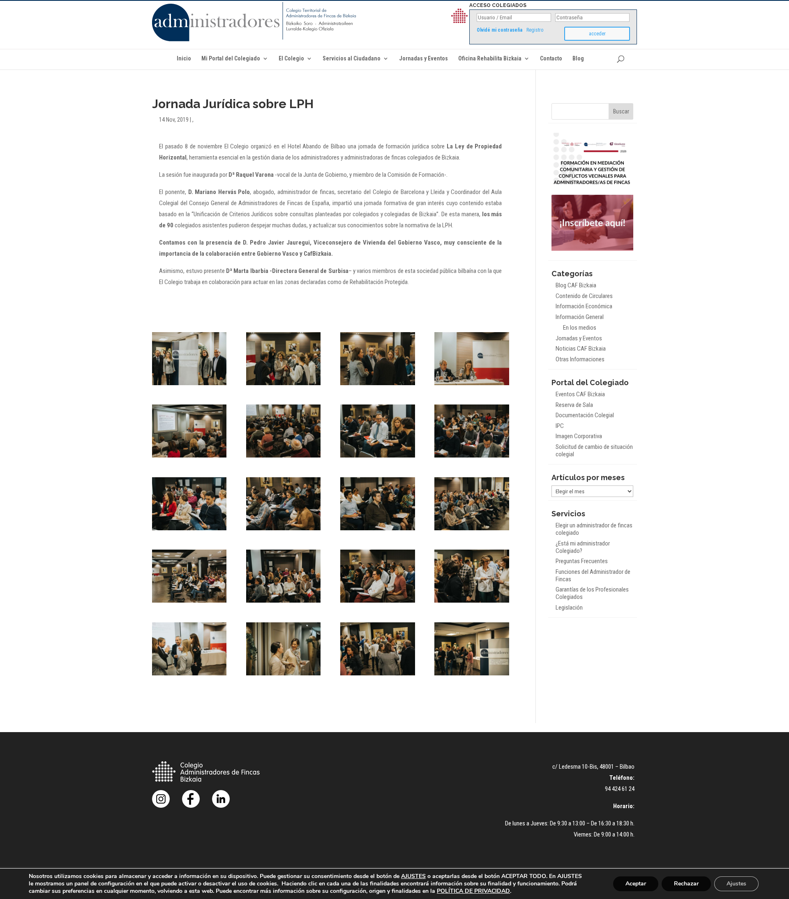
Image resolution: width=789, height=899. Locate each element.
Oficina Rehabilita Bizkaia (489, 58)
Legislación (569, 607)
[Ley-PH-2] (283, 385)
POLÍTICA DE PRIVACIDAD (473, 891)
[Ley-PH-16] (471, 602)
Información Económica (584, 306)
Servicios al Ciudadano (352, 58)
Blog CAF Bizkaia (576, 285)
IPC (560, 426)
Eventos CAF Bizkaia (580, 394)
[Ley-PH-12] (471, 530)
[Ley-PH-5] (189, 457)
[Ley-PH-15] (377, 602)
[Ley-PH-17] (189, 675)
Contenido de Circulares (584, 296)
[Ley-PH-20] (471, 675)
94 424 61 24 (619, 789)
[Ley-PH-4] (471, 385)
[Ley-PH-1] (189, 385)
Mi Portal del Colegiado (230, 58)
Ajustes (736, 883)
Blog (578, 58)
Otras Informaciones (580, 359)
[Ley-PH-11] (377, 530)
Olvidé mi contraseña (499, 30)
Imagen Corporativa (579, 436)
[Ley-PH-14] (283, 602)
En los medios (579, 327)
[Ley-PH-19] (377, 675)
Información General (580, 317)
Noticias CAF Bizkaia (581, 348)
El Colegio (291, 58)
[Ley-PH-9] (189, 530)
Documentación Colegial (585, 415)
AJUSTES (413, 876)
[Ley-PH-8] (471, 457)
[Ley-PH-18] (283, 675)
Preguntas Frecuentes (582, 561)
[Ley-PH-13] (189, 602)
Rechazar (686, 883)
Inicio (184, 58)
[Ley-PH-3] (377, 385)
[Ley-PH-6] (283, 457)
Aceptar (635, 883)
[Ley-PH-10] (283, 530)
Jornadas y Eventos (423, 58)
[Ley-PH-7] (377, 457)
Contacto (551, 58)
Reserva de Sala (574, 405)
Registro (534, 30)
